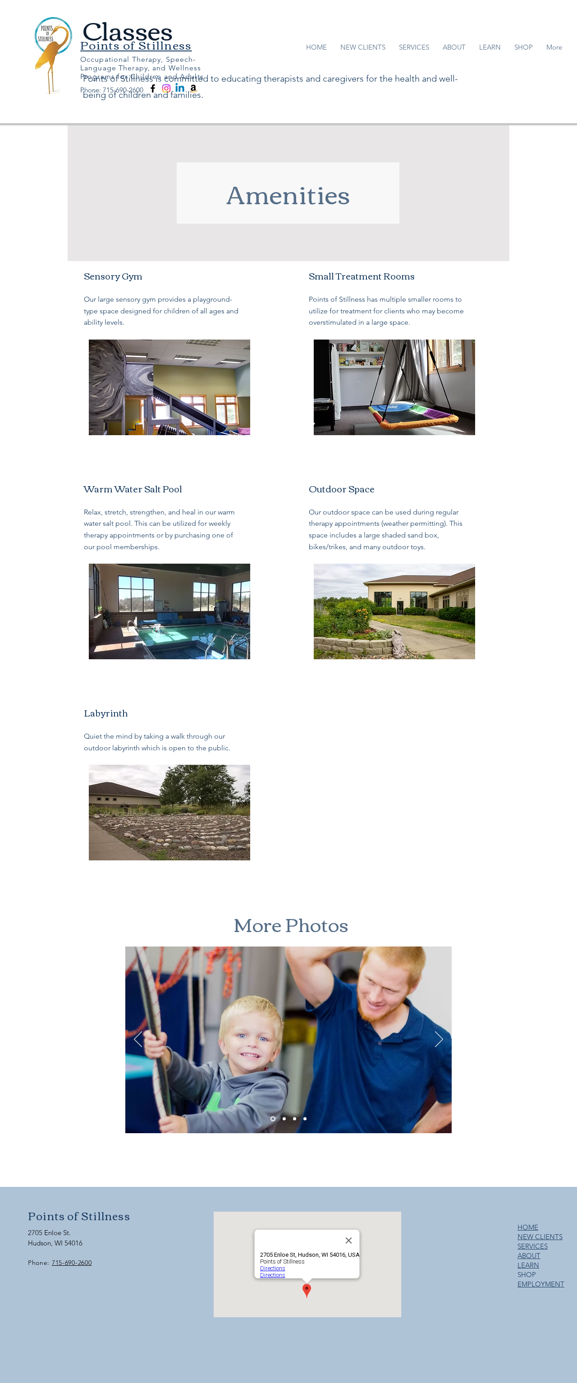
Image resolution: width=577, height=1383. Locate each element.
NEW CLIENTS (540, 1236)
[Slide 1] (272, 1119)
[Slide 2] (283, 1119)
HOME (527, 1227)
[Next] (439, 1039)
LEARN (528, 1265)
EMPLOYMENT (540, 1284)
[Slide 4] (305, 1119)
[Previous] (138, 1039)
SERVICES (532, 1246)
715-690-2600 (72, 1263)
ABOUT (528, 1255)
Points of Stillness (79, 1215)
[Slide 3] (294, 1119)
